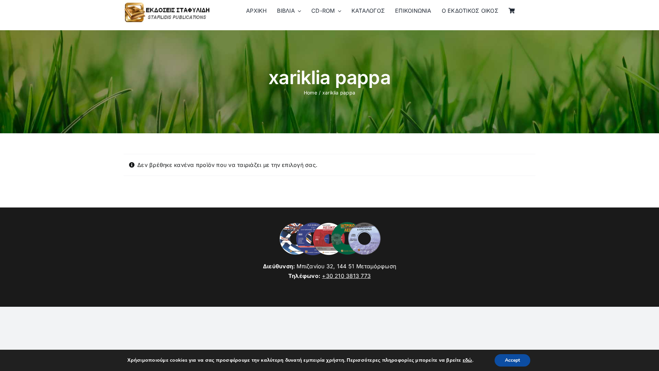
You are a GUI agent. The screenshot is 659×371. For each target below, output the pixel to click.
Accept (512, 360)
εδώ (467, 360)
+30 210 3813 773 (346, 275)
